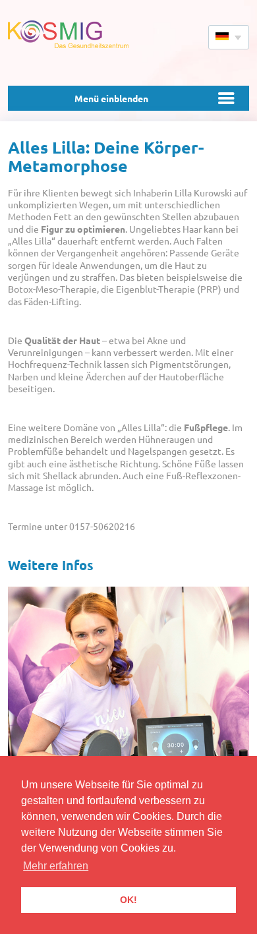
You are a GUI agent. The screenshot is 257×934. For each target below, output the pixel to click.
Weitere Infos (51, 564)
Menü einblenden (111, 98)
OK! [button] (128, 899)
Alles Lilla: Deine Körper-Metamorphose (106, 155)
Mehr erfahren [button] (55, 865)
